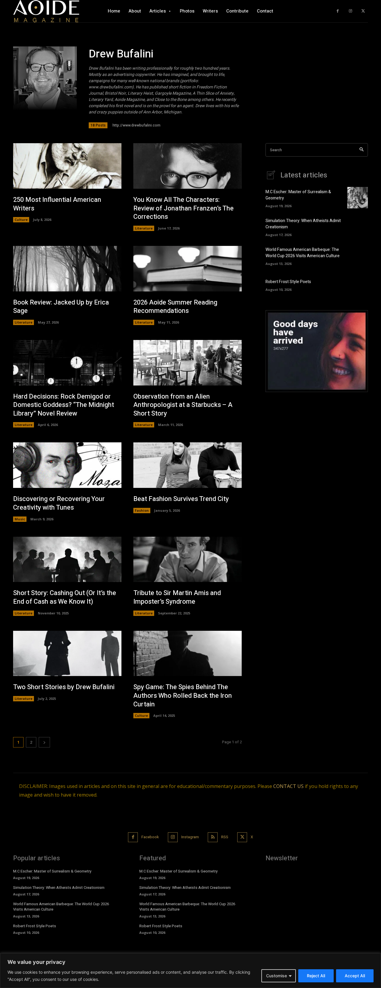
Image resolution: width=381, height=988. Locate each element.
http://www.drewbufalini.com (136, 125)
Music (20, 519)
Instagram (190, 837)
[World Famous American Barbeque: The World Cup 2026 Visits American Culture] (357, 255)
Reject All (316, 975)
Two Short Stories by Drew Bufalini (64, 687)
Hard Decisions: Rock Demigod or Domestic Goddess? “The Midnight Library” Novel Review (63, 405)
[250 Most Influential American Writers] (67, 166)
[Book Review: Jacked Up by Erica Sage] (67, 268)
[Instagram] (350, 11)
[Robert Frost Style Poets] (357, 284)
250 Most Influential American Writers (57, 204)
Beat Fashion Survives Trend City (181, 499)
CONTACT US (288, 786)
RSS (224, 837)
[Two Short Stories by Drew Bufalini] (67, 653)
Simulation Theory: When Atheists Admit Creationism (58, 887)
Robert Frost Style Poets (288, 282)
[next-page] (44, 742)
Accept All (355, 975)
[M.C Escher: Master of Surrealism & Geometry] (357, 197)
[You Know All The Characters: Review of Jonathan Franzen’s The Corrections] (187, 166)
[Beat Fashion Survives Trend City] (187, 465)
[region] (190, 970)
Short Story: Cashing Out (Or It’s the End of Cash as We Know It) (64, 597)
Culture (21, 219)
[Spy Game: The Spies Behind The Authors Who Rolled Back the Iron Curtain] (187, 653)
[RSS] (213, 837)
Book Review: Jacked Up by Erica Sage (61, 307)
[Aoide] (46, 11)
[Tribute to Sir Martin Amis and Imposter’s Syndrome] (187, 559)
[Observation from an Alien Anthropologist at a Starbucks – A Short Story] (187, 362)
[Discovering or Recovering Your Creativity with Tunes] (67, 465)
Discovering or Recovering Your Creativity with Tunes (59, 503)
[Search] (361, 150)
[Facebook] (338, 11)
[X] (363, 11)
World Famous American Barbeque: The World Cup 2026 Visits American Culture (303, 252)
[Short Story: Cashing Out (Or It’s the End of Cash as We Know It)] (67, 559)
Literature (144, 228)
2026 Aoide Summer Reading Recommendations (175, 307)
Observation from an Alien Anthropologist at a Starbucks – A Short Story (182, 405)
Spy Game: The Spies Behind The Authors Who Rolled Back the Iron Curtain (182, 695)
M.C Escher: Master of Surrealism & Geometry (52, 871)
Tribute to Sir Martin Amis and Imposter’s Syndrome (177, 597)
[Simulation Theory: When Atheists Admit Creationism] (357, 226)
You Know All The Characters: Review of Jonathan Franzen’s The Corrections (183, 208)
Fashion (142, 510)
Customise (276, 975)
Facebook (150, 837)
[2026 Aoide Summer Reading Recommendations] (187, 268)
